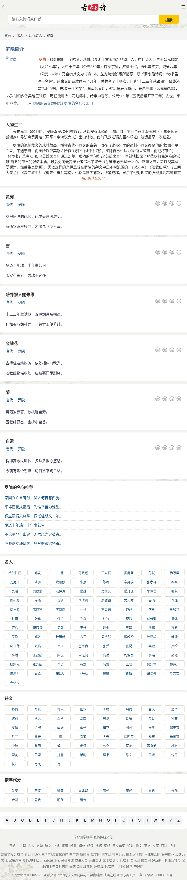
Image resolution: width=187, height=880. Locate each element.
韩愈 (106, 627)
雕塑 (140, 854)
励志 (151, 736)
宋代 (174, 790)
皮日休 (15, 645)
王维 (83, 627)
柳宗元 (15, 664)
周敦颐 (106, 600)
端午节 (174, 727)
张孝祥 (151, 582)
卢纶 (174, 645)
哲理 (129, 718)
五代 (151, 790)
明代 (60, 799)
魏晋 (60, 790)
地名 (174, 745)
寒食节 (151, 745)
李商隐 (60, 609)
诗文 (9, 698)
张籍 (37, 618)
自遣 (10, 441)
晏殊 (83, 591)
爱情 (174, 709)
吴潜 (15, 591)
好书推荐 (167, 854)
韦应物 (37, 609)
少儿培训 (123, 860)
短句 (130, 845)
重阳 (37, 745)
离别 (60, 718)
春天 (151, 709)
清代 (83, 799)
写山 (60, 763)
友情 (15, 727)
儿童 (60, 754)
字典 (56, 845)
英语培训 (95, 860)
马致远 (83, 572)
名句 (39, 845)
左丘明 (60, 673)
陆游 (37, 582)
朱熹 (83, 582)
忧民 (174, 754)
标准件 (109, 866)
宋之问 (83, 655)
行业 (172, 845)
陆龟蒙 (15, 609)
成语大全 (81, 860)
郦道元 (174, 664)
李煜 (174, 600)
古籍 (23, 845)
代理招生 (38, 854)
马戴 (106, 664)
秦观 (174, 582)
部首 (73, 845)
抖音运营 (118, 854)
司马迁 (83, 673)
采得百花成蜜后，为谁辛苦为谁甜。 (34, 506)
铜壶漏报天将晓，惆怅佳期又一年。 (34, 516)
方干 (83, 636)
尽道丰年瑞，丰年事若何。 (26, 525)
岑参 (174, 627)
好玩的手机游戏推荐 (166, 860)
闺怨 (60, 727)
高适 (106, 655)
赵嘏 (174, 655)
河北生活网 (152, 854)
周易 (20, 854)
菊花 (15, 754)
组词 (90, 845)
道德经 (99, 866)
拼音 (65, 845)
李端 (151, 655)
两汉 (37, 790)
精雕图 (85, 854)
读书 (106, 754)
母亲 (129, 754)
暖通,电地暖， (33, 860)
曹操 (106, 673)
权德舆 (151, 636)
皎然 (129, 618)
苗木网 (135, 860)
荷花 (129, 745)
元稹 (83, 609)
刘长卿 (151, 618)
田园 (129, 727)
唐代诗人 (35, 35)
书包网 (138, 866)
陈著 (106, 582)
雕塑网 (146, 860)
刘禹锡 (106, 609)
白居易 (174, 609)
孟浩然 (106, 636)
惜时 (83, 754)
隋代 (106, 790)
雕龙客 (131, 854)
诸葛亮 (151, 673)
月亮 (15, 736)
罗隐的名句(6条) (77, 103)
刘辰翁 (37, 591)
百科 (164, 845)
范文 (147, 845)
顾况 (60, 655)
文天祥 (129, 600)
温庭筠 (37, 627)
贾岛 (15, 627)
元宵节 (174, 736)
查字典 (74, 854)
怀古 (174, 718)
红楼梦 (88, 866)
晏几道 (129, 591)
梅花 (106, 727)
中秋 (15, 745)
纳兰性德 (14, 572)
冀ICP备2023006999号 (155, 874)
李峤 (15, 655)
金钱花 (12, 343)
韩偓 (174, 636)
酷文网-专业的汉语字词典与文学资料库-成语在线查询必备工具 (91, 874)
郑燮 (37, 572)
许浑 (83, 618)
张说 (129, 645)
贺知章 (151, 664)
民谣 (151, 754)
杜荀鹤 (60, 636)
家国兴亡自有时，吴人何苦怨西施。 (34, 497)
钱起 (151, 627)
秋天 (37, 718)
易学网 (95, 854)
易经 (27, 854)
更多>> (15, 682)
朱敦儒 (151, 591)
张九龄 (37, 664)
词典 (82, 845)
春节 (83, 736)
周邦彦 (15, 600)
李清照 (83, 600)
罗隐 (21, 204)
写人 (60, 709)
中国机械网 (60, 866)
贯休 (174, 618)
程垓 (37, 600)
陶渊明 (15, 673)
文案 (156, 845)
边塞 (37, 727)
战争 (83, 727)
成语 (99, 845)
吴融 (151, 645)
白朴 (60, 572)
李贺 (60, 664)
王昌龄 (37, 655)
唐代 (9, 204)
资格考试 (67, 860)
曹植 (129, 673)
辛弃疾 (129, 582)
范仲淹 (60, 591)
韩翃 (83, 664)
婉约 (129, 709)
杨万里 (174, 572)
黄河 (10, 197)
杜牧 (106, 618)
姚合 (60, 618)
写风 (37, 763)
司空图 (129, 655)
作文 (139, 845)
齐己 (129, 609)
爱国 (83, 718)
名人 (20, 35)
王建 (129, 627)
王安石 (106, 572)
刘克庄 (15, 582)
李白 (151, 609)
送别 (15, 718)
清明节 (129, 736)
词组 (107, 845)
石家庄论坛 (52, 860)
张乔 (106, 645)
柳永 (174, 591)
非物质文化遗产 (57, 854)
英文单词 (118, 845)
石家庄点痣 (13, 860)
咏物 (106, 709)
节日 (151, 718)
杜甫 (15, 618)
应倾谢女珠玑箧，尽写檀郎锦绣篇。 (34, 543)
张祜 (37, 645)
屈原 (37, 673)
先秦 (15, 790)
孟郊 (60, 627)
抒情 (15, 709)
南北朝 (83, 790)
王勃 (129, 664)
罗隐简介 (15, 48)
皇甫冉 (83, 645)
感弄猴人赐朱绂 (20, 295)
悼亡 (60, 745)
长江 (15, 763)
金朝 (15, 799)
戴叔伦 (129, 636)
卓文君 (174, 673)
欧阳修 (60, 582)
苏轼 (151, 572)
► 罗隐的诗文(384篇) (45, 103)
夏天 (37, 736)
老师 (83, 745)
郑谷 (37, 636)
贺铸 (60, 600)
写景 (37, 709)
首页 (8, 35)
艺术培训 (109, 860)
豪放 (151, 727)
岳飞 (151, 600)
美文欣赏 (75, 866)
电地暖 (120, 866)
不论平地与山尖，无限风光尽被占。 (34, 534)
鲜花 (129, 866)
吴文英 (106, 591)
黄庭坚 (129, 572)
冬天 (106, 736)
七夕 (106, 745)
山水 (83, 709)
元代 (37, 799)
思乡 (106, 718)
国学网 (106, 854)
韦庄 (60, 645)
